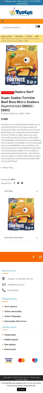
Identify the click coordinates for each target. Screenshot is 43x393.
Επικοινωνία (10, 349)
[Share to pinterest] (22, 183)
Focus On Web (21, 380)
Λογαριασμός (10, 335)
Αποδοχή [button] (21, 389)
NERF (37, 36)
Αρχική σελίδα (6, 36)
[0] (36, 26)
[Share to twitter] (18, 183)
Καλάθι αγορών (11, 340)
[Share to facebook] (14, 183)
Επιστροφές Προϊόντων (15, 321)
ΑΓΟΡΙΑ (29, 36)
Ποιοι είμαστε (10, 306)
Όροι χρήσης (10, 344)
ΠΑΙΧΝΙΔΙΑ (19, 36)
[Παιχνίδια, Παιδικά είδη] (21, 12)
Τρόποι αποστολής (13, 311)
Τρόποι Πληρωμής (12, 316)
